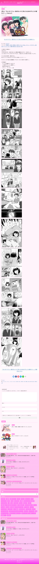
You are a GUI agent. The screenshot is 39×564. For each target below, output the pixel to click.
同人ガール (19, 3)
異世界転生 (8, 515)
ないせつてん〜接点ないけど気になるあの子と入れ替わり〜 (19, 39)
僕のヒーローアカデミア (4, 513)
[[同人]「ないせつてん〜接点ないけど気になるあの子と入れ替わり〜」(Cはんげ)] (21, 377)
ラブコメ (11, 381)
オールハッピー (4, 381)
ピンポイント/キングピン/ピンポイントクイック (16, 511)
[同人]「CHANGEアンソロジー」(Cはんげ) (20, 435)
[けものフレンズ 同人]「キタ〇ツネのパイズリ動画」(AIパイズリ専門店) (20, 476)
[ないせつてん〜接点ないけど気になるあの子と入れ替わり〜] (11, 97)
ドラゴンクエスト (28, 509)
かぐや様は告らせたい (21, 505)
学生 (24, 381)
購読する (3, 489)
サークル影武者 (16, 509)
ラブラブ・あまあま (15, 381)
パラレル (33, 509)
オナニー (8, 381)
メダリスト (25, 511)
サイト (3, 411)
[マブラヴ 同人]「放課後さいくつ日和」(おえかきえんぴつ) (17, 461)
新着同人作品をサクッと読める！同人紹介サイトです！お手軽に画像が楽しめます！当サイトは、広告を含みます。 (19, 559)
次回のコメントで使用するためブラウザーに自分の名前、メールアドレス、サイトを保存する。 (17, 415)
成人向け (33, 381)
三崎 (36, 511)
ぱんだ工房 (7, 507)
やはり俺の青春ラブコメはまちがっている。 (17, 507)
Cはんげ (7, 43)
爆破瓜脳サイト (3, 515)
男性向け (36, 381)
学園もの (22, 381)
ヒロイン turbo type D (4, 511)
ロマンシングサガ (31, 511)
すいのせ (35, 505)
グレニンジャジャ (3, 509)
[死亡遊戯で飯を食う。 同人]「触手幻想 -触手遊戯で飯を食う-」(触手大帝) (20, 455)
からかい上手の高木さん (28, 505)
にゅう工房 (2, 507)
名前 (3, 403)
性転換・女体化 (27, 381)
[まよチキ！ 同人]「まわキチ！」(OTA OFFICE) (15, 468)
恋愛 (30, 381)
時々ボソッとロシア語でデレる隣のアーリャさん (28, 513)
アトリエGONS (26, 507)
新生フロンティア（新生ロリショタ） (15, 513)
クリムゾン (31, 507)
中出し (20, 381)
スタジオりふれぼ (22, 509)
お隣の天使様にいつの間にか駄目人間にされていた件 (8, 505)
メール (3, 407)
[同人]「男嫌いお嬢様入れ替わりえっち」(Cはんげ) (22, 426)
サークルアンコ (10, 509)
